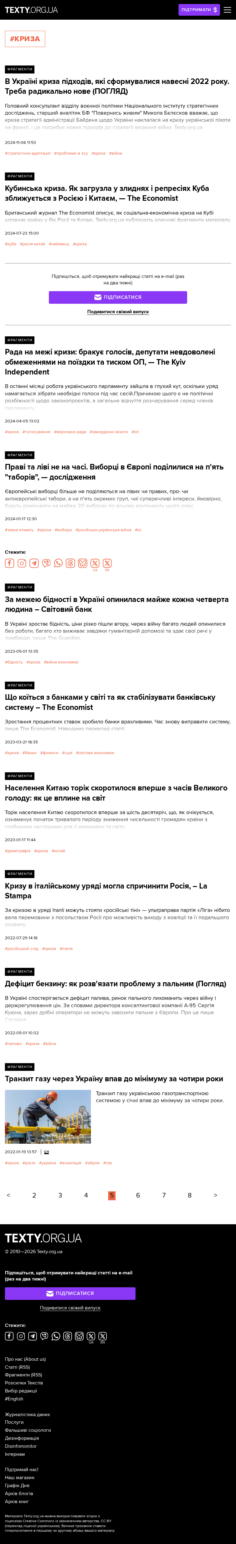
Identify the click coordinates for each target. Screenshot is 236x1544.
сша (68, 752)
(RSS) (24, 1367)
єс (139, 529)
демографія (18, 850)
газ (109, 1163)
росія (30, 1163)
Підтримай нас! (21, 1470)
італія (67, 948)
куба (11, 244)
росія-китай (33, 244)
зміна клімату (20, 529)
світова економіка (96, 752)
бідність (15, 662)
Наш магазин (19, 1478)
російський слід (22, 948)
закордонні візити (110, 431)
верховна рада (71, 431)
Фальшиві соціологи (28, 1430)
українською (48, 1526)
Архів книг (17, 1501)
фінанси (50, 752)
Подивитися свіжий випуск (118, 312)
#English (14, 1399)
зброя (94, 1163)
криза (99, 153)
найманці (60, 244)
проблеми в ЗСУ (72, 153)
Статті (11, 1367)
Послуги (14, 1422)
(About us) (35, 1359)
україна (48, 1163)
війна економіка (62, 662)
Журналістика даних (27, 1414)
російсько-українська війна (104, 529)
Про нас (14, 1359)
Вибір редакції (21, 1391)
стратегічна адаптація (28, 153)
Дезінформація (22, 1438)
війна (117, 153)
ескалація (71, 1163)
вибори (64, 529)
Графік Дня (17, 1486)
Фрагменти (19, 69)
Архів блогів (19, 1494)
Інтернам (15, 1454)
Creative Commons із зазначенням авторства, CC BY (67, 1521)
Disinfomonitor (21, 1446)
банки (31, 752)
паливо (14, 1043)
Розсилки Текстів (24, 1383)
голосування (37, 431)
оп (136, 431)
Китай (59, 850)
